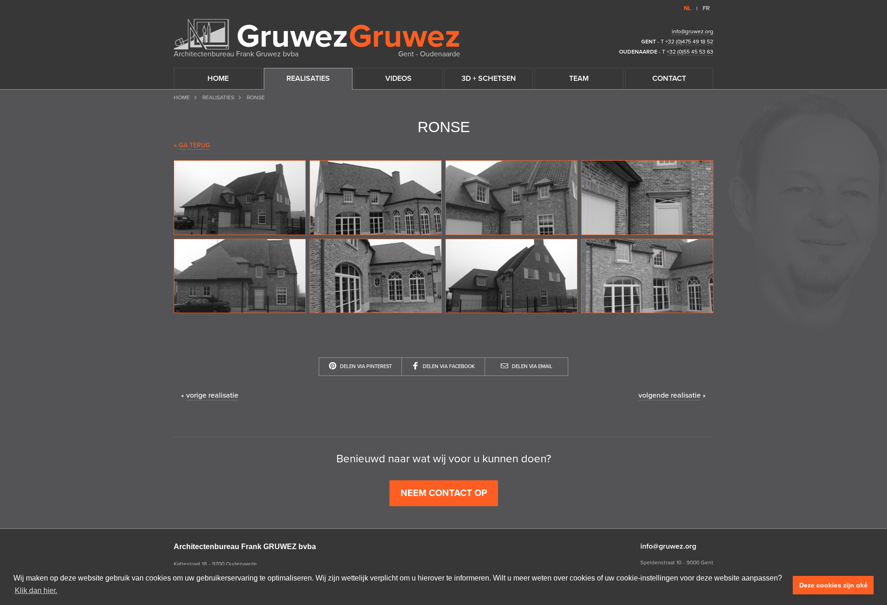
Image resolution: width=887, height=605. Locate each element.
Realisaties (218, 97)
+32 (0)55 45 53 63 (690, 51)
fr (706, 8)
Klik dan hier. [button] (36, 590)
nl (687, 8)
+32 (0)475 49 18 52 (689, 41)
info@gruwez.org (692, 31)
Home (182, 97)
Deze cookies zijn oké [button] (833, 585)
